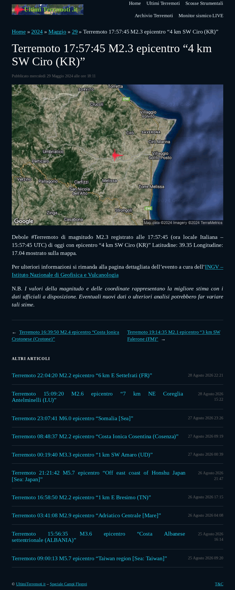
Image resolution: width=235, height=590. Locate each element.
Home (19, 31)
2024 (37, 31)
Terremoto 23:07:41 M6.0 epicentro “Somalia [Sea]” (72, 418)
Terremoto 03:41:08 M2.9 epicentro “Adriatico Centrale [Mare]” (86, 515)
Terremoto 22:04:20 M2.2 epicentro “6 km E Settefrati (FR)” (82, 375)
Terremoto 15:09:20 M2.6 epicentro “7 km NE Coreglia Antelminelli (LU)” (97, 396)
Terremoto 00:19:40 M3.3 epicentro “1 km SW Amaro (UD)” (82, 454)
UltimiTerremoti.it (31, 584)
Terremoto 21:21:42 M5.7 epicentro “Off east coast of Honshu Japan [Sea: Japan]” (98, 475)
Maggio (57, 31)
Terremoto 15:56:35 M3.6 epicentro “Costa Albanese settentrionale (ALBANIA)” (98, 536)
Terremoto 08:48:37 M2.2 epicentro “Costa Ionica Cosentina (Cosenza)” (95, 436)
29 (75, 31)
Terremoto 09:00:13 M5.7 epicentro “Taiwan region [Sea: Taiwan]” (89, 558)
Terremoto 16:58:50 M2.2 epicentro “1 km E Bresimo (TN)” (81, 497)
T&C (219, 584)
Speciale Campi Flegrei (68, 584)
